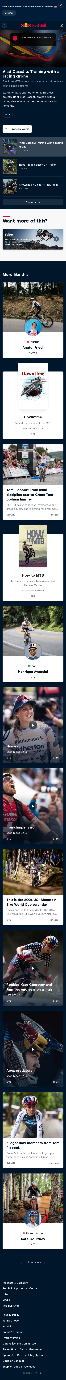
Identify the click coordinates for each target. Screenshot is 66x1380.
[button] (61, 10)
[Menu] (4, 25)
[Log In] (62, 25)
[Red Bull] (33, 25)
